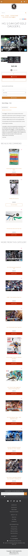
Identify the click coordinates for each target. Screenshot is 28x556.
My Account (14, 507)
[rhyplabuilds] (14, 6)
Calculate (14, 97)
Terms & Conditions (15, 496)
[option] (14, 43)
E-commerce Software (12, 553)
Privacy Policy (22, 496)
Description (5, 107)
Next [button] (21, 59)
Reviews (4, 110)
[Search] (25, 12)
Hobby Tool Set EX (14, 198)
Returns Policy (14, 531)
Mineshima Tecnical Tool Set (14, 228)
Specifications (13, 107)
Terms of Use (14, 526)
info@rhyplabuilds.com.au (14, 540)
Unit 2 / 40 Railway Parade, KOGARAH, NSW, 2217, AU (14, 543)
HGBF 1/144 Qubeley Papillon (14, 297)
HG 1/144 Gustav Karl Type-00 (14, 327)
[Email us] (8, 501)
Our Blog (14, 519)
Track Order (14, 509)
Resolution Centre (14, 511)
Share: (20, 19)
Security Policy (14, 533)
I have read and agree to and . (15, 496)
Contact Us (14, 521)
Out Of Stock (14, 204)
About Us (14, 517)
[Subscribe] (25, 493)
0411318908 (15, 538)
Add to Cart (14, 174)
